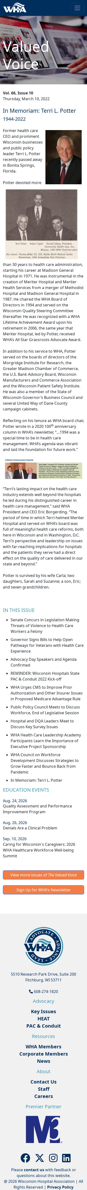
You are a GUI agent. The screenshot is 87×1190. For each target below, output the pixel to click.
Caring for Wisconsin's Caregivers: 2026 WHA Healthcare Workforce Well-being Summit (39, 850)
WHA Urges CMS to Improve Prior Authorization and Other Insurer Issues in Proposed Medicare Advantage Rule (47, 693)
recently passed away (22, 159)
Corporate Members (43, 1054)
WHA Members (43, 1046)
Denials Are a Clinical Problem (30, 828)
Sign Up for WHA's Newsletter (43, 889)
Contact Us (43, 1081)
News (43, 1061)
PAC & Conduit (43, 1026)
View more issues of (43, 875)
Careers (43, 1096)
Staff (43, 1089)
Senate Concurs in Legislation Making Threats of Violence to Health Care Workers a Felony (45, 625)
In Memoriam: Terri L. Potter (36, 780)
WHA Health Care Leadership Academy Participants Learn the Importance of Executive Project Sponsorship (46, 740)
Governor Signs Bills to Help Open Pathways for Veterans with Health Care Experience (47, 645)
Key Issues (43, 1011)
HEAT (43, 1018)
